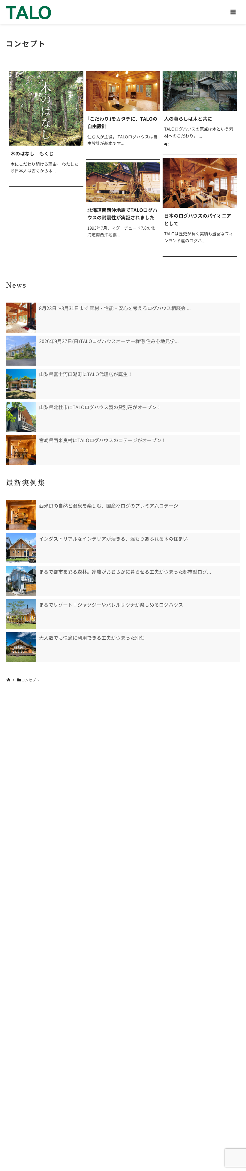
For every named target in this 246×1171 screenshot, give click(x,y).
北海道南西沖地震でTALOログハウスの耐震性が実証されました (122, 214)
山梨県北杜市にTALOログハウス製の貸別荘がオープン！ (100, 407)
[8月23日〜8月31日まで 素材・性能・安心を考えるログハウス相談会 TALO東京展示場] (21, 318)
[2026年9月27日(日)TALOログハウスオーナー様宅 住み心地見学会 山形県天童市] (21, 351)
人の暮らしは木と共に (188, 118)
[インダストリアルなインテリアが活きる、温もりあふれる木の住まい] (21, 548)
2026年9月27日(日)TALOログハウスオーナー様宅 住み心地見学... (109, 341)
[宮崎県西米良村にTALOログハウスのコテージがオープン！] (21, 450)
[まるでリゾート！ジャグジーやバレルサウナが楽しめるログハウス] (21, 614)
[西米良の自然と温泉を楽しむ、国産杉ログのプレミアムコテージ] (21, 515)
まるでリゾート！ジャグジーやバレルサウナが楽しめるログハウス (111, 604)
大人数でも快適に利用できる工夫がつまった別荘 (92, 637)
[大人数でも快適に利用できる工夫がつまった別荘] (21, 647)
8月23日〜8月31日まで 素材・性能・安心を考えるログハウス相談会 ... (115, 308)
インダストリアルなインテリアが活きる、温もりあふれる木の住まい (113, 538)
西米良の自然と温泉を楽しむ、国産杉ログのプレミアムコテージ (108, 505)
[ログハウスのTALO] (28, 12)
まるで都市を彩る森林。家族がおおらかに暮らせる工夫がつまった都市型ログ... (125, 571)
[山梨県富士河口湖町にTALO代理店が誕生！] (21, 384)
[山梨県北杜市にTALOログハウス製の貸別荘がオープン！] (21, 417)
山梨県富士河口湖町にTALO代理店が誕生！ (86, 374)
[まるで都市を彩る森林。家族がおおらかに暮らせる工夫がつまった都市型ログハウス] (21, 581)
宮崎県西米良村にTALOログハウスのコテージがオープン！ (102, 440)
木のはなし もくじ (32, 153)
